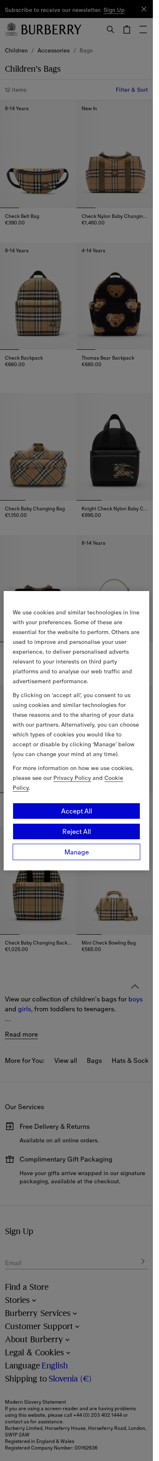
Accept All (76, 811)
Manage (76, 852)
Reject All (76, 831)
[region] (76, 730)
